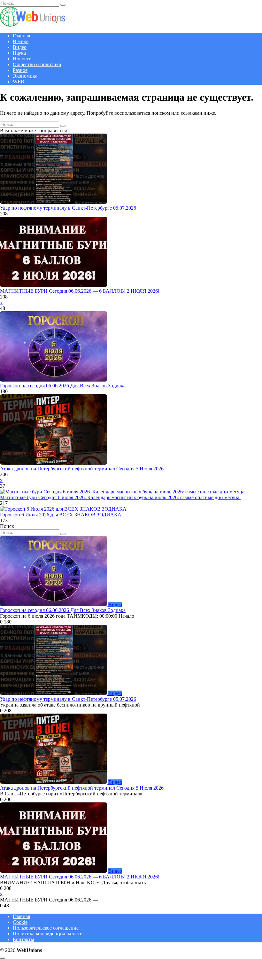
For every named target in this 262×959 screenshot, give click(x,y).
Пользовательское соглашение (46, 928)
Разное (20, 70)
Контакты (23, 939)
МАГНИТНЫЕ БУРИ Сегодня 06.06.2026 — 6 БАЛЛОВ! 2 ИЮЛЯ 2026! (79, 291)
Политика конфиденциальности (48, 933)
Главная (21, 35)
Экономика (25, 76)
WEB (18, 81)
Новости (22, 58)
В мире (20, 41)
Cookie (20, 922)
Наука (19, 53)
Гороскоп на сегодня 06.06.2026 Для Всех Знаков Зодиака (63, 385)
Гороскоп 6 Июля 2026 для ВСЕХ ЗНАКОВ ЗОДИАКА (60, 514)
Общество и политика (37, 64)
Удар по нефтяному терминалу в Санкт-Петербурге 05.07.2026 (68, 208)
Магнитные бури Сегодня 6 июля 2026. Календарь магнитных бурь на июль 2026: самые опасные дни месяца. (120, 497)
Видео (20, 47)
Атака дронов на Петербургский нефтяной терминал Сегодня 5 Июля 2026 (82, 468)
